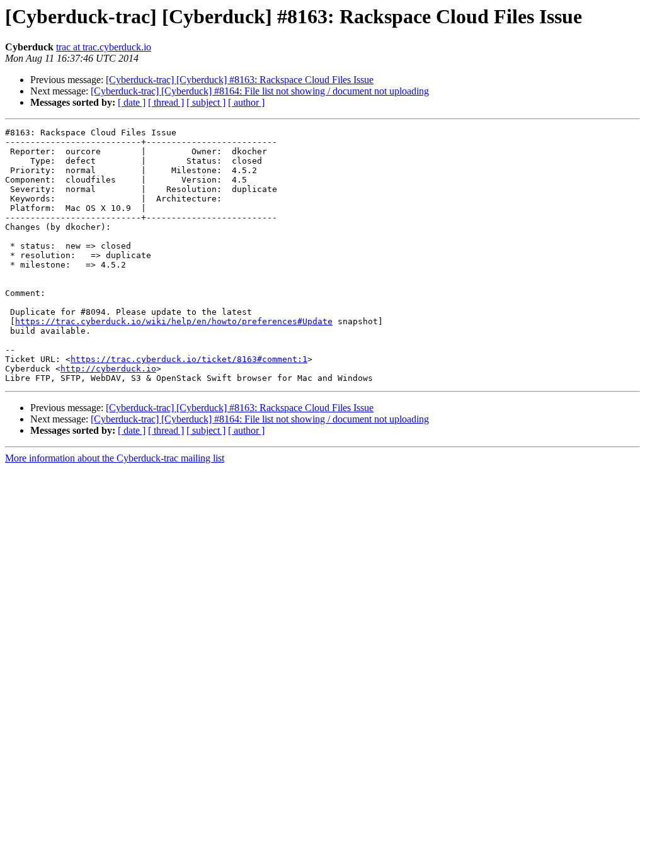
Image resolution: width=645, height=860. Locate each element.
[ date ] (132, 102)
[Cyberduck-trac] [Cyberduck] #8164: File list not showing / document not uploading (260, 91)
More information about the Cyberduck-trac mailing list (114, 458)
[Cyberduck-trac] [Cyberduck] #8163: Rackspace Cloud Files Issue (240, 79)
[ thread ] (166, 102)
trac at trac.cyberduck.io (103, 47)
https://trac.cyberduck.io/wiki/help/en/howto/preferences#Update (174, 321)
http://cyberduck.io (108, 368)
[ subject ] (205, 102)
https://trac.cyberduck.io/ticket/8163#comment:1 (189, 359)
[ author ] (246, 102)
